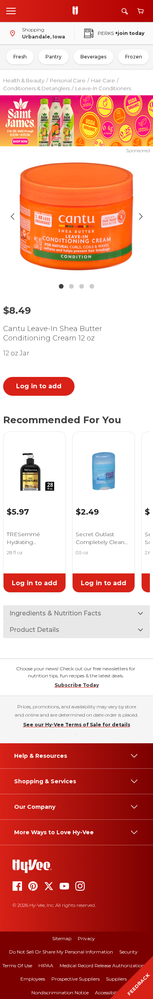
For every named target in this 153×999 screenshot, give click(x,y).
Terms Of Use (17, 965)
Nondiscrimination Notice (60, 992)
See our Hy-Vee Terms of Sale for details (76, 725)
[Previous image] (12, 216)
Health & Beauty (23, 80)
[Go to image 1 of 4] (61, 286)
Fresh (20, 57)
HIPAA (45, 965)
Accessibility (108, 992)
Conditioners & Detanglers (36, 88)
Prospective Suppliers (75, 979)
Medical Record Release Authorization (102, 965)
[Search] (124, 11)
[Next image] (141, 216)
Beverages (93, 57)
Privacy (86, 938)
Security (128, 952)
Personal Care (68, 80)
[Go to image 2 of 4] (71, 286)
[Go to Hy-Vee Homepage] (77, 11)
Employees (32, 979)
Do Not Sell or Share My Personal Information (61, 952)
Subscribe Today (77, 685)
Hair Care (103, 80)
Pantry (54, 57)
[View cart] (140, 11)
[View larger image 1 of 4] (76, 216)
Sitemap (61, 938)
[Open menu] (11, 10)
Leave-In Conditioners (103, 88)
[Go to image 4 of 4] (92, 286)
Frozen (133, 57)
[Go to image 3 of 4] (81, 286)
